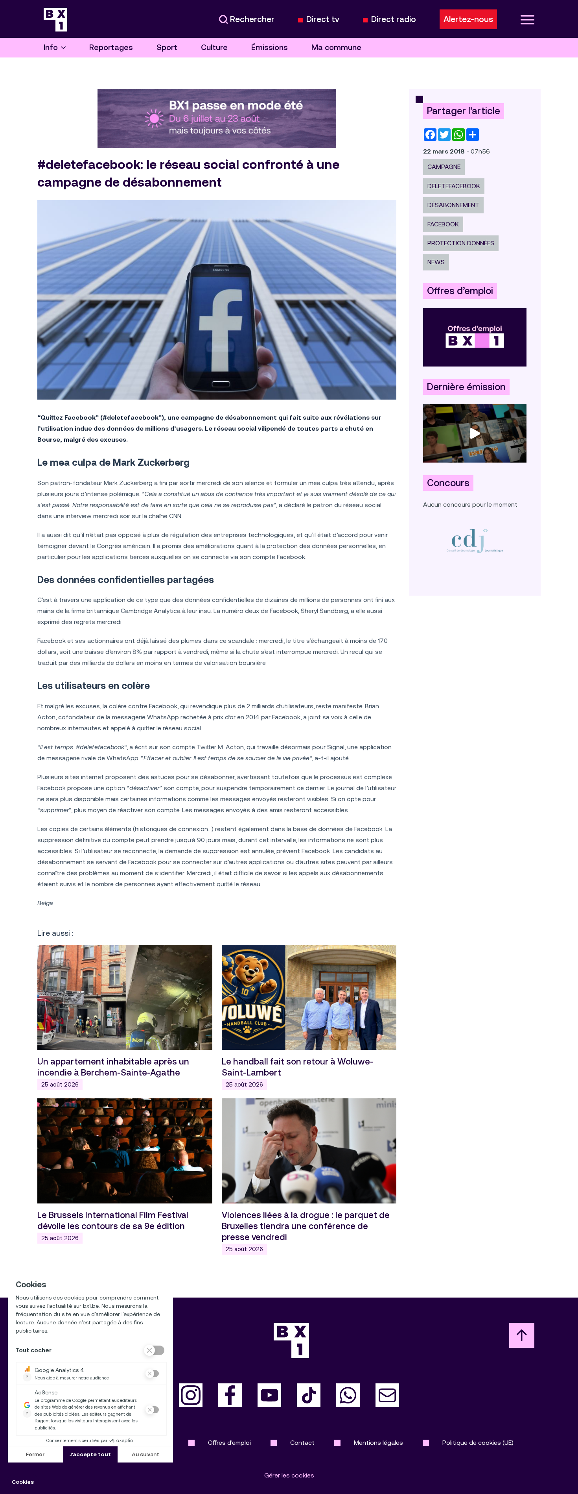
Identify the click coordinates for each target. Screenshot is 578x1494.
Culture (214, 47)
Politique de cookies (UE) (478, 1442)
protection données (460, 243)
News (436, 262)
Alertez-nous (468, 19)
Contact (302, 1442)
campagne (443, 166)
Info (51, 47)
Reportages (111, 47)
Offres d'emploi (229, 1442)
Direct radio (393, 19)
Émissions (269, 47)
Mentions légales (378, 1442)
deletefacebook (453, 186)
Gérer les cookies (289, 1475)
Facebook (443, 224)
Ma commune (336, 47)
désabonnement (453, 204)
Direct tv (322, 19)
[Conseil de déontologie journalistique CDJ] (475, 540)
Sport (166, 47)
